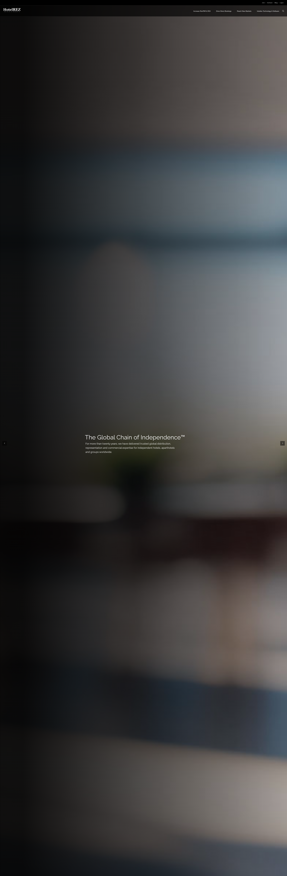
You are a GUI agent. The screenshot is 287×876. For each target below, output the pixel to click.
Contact (269, 2)
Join (263, 2)
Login (282, 2)
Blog (276, 2)
